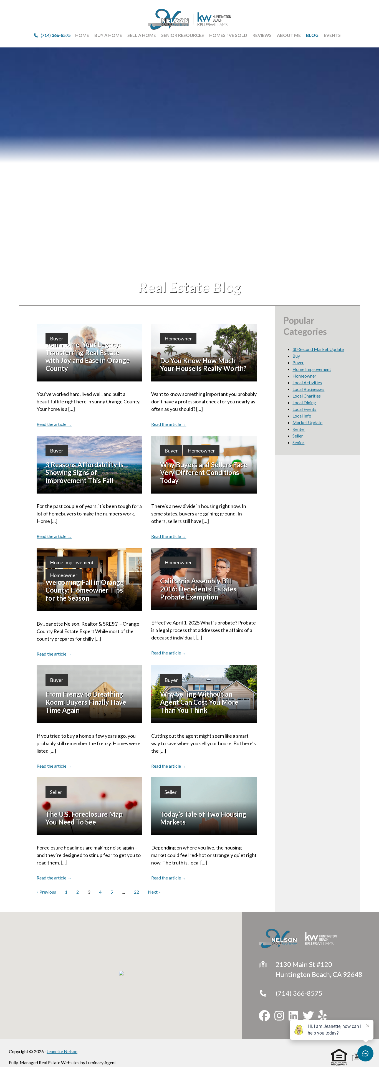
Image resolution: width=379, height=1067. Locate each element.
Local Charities (306, 395)
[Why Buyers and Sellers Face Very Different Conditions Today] (204, 465)
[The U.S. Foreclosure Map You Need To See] (89, 806)
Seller (56, 792)
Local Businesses (308, 389)
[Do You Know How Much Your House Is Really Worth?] (204, 352)
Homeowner (178, 338)
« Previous (46, 891)
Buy (296, 355)
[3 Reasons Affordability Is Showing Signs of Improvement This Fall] (89, 465)
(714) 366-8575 (299, 993)
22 (136, 891)
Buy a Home (108, 35)
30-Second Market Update (318, 349)
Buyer (56, 338)
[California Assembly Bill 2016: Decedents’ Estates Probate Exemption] (204, 579)
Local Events (304, 409)
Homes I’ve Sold (228, 35)
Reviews (262, 35)
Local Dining (304, 402)
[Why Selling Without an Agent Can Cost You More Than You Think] (204, 694)
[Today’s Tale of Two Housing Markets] (204, 806)
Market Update (307, 422)
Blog (312, 35)
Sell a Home (141, 35)
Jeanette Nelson (62, 1051)
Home (82, 35)
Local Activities (307, 382)
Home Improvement (72, 562)
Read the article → (54, 424)
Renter (298, 429)
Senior (298, 442)
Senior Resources (182, 35)
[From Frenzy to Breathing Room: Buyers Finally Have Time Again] (89, 694)
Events (332, 35)
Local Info (301, 415)
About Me (289, 35)
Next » (154, 891)
